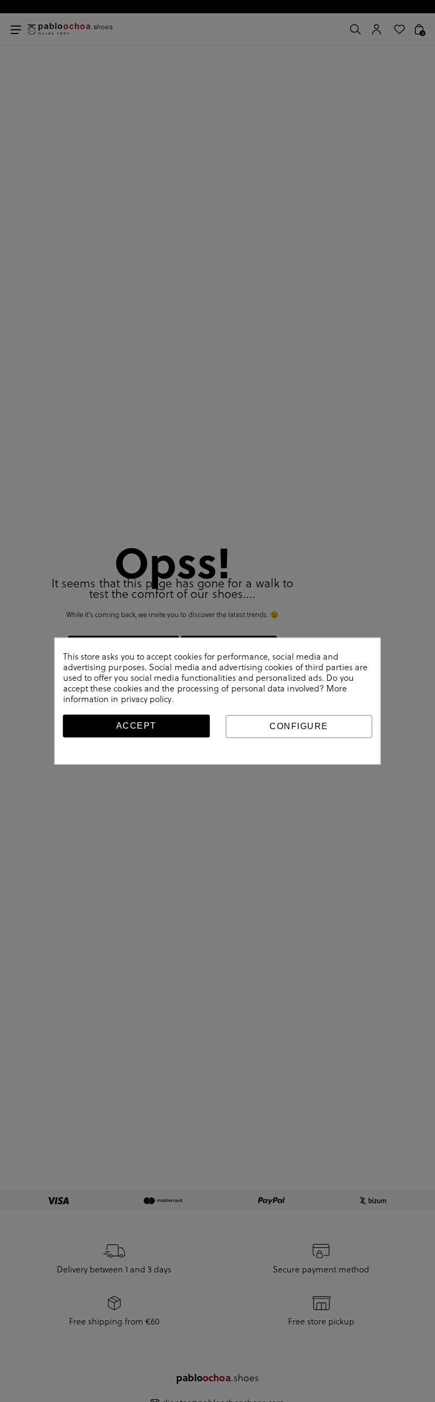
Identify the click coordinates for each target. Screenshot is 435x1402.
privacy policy (146, 699)
